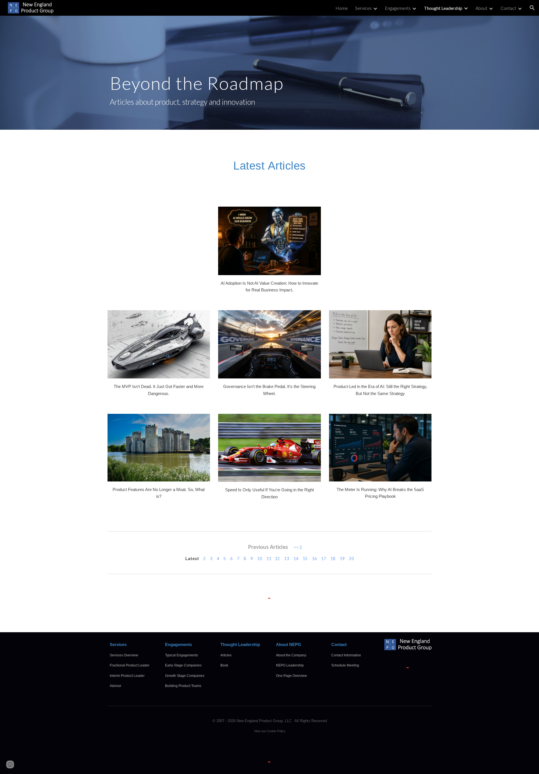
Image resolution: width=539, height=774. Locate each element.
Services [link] (363, 8)
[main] (269, 72)
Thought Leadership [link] (443, 8)
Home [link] (341, 8)
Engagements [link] (398, 8)
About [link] (481, 8)
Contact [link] (508, 8)
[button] (532, 8)
